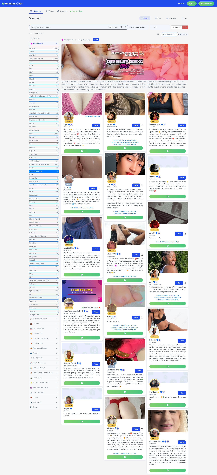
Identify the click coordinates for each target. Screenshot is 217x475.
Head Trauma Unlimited (73, 311)
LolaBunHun (69, 248)
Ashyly (152, 233)
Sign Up (192, 3)
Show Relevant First (169, 34)
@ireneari (152, 342)
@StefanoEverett (112, 127)
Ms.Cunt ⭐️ (154, 392)
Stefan (110, 124)
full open (110, 428)
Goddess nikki (155, 441)
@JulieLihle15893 (112, 187)
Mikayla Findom (113, 370)
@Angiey (66, 411)
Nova (66, 187)
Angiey (67, 409)
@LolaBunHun (68, 250)
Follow (96, 39)
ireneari (152, 340)
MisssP (152, 177)
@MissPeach (153, 179)
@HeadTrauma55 (69, 313)
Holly (109, 317)
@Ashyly (152, 235)
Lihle (109, 184)
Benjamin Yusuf (70, 363)
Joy (151, 282)
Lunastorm (111, 254)
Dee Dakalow (155, 124)
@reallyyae (152, 394)
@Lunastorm (111, 256)
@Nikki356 (152, 444)
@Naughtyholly (111, 319)
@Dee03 (152, 127)
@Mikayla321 (111, 372)
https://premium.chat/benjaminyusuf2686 (78, 377)
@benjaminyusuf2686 (70, 365)
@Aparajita (67, 127)
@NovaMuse (68, 190)
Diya (66, 124)
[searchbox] (163, 27)
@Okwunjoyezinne (155, 284)
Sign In (181, 3)
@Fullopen (110, 430)
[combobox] (160, 27)
